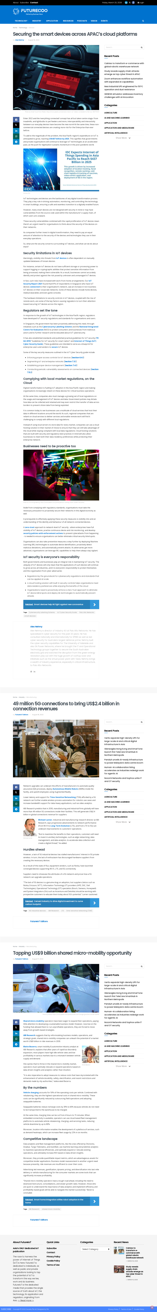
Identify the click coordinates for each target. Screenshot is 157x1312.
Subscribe (24, 2)
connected (35, 287)
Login (141, 2)
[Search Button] (143, 21)
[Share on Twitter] (16, 125)
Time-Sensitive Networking (63, 797)
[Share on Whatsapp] (16, 136)
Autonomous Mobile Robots (65, 789)
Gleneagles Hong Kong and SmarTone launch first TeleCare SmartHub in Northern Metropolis (123, 751)
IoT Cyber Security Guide (67, 612)
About (16, 2)
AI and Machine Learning (117, 117)
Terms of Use (53, 1265)
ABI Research (54, 911)
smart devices (30, 616)
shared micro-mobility (51, 1209)
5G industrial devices (37, 911)
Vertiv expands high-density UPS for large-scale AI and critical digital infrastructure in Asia (122, 741)
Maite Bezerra (30, 1046)
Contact (34, 2)
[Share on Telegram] (16, 142)
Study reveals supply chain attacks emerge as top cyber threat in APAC (134, 1271)
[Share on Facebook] (16, 119)
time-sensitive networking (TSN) (79, 911)
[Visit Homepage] (30, 11)
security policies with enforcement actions (43, 533)
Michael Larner (45, 820)
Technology (21, 21)
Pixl (48, 1309)
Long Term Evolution (60, 826)
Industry (36, 21)
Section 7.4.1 (71, 365)
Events (104, 21)
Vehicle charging (31, 1092)
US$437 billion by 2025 (59, 138)
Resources (68, 21)
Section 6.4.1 (77, 357)
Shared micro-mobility (33, 1021)
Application (52, 21)
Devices (31, 28)
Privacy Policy (53, 1256)
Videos (94, 21)
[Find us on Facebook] (133, 3)
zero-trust (29, 527)
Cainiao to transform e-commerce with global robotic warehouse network (134, 1253)
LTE (62, 911)
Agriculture (110, 112)
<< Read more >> (26, 1300)
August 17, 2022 (37, 959)
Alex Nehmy (19, 40)
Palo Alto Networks (87, 612)
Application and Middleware (119, 127)
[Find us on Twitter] (129, 3)
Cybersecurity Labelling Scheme (57, 326)
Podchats (82, 21)
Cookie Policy (53, 1260)
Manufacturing (31, 697)
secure (55, 347)
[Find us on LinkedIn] (126, 3)
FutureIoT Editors (21, 715)
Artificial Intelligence (116, 133)
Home (15, 28)
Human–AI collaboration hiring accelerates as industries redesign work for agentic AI (124, 770)
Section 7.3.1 (70, 361)
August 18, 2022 (37, 715)
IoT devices (61, 258)
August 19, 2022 (33, 40)
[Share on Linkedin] (16, 131)
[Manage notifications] (152, 1307)
